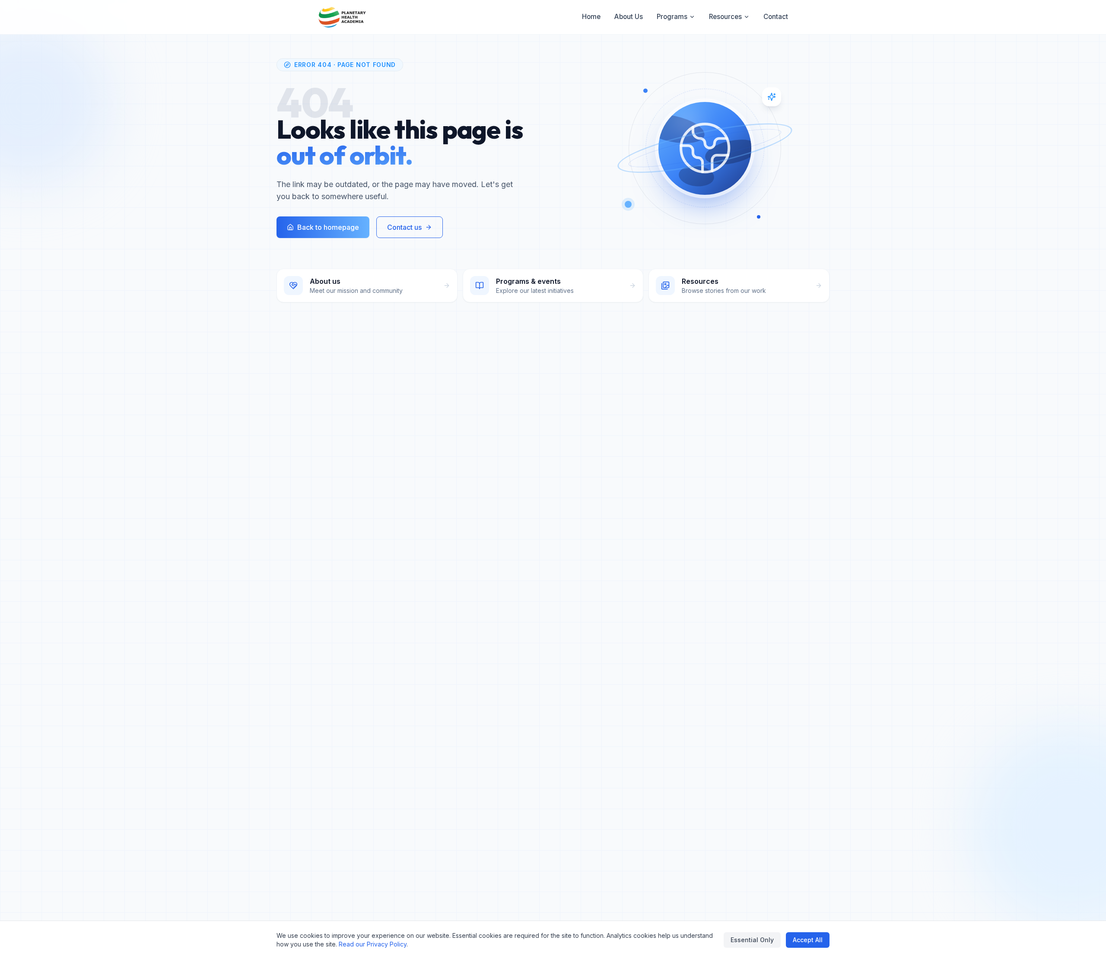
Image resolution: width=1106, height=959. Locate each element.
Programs (672, 17)
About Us (628, 17)
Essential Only (752, 939)
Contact (775, 17)
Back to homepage (328, 227)
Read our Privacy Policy (373, 944)
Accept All (808, 939)
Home (591, 17)
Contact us (404, 227)
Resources (725, 17)
